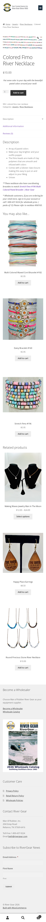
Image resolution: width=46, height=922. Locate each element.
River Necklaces (26, 24)
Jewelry (15, 24)
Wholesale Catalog (11, 711)
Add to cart (18, 93)
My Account (7, 918)
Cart (35, 916)
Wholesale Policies (14, 800)
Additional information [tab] (13, 126)
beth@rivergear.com (17, 836)
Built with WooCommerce (14, 907)
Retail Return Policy (15, 795)
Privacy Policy (12, 791)
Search (23, 918)
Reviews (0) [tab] (8, 133)
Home (8, 24)
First (5, 878)
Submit (9, 886)
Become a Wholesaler (13, 708)
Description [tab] (8, 119)
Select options (23, 516)
